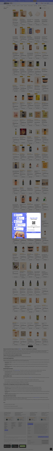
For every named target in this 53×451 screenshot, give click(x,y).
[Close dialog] (40, 213)
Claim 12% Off (34, 232)
